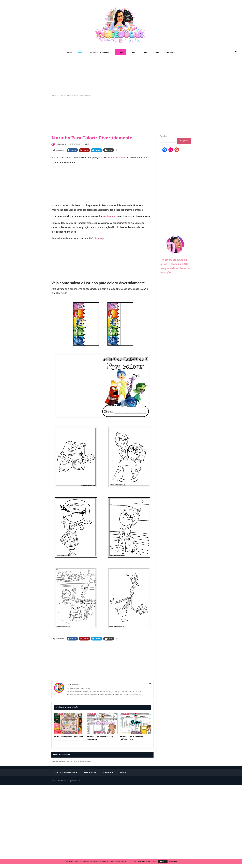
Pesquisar (163, 136)
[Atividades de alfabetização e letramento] (102, 723)
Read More (173, 861)
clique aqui (99, 238)
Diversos (169, 52)
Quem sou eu (108, 772)
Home (69, 52)
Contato (124, 772)
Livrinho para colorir (117, 157)
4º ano (156, 52)
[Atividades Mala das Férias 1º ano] (69, 723)
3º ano (144, 52)
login (68, 761)
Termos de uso (90, 772)
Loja (80, 52)
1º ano (120, 52)
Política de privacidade (99, 52)
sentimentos (108, 216)
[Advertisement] (121, 74)
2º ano (132, 52)
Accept (163, 861)
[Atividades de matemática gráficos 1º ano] (135, 723)
